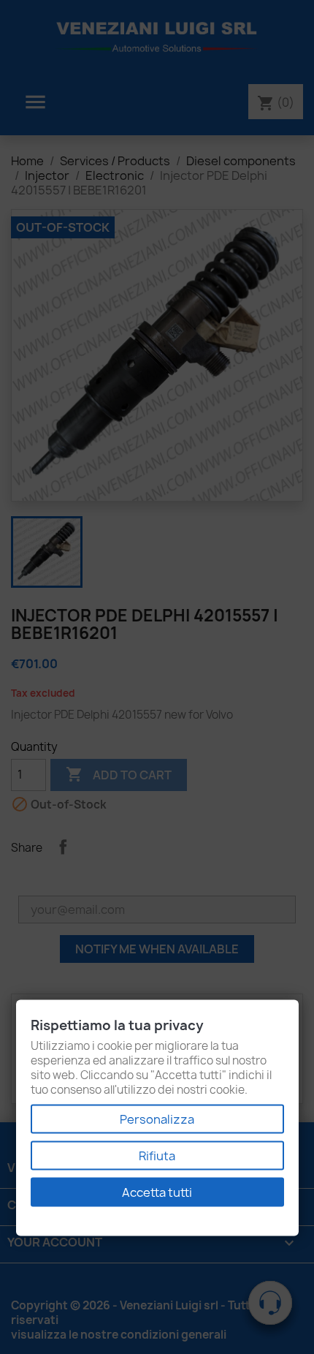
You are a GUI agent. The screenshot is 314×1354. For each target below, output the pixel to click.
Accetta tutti (157, 1192)
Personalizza (157, 1119)
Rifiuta (157, 1156)
